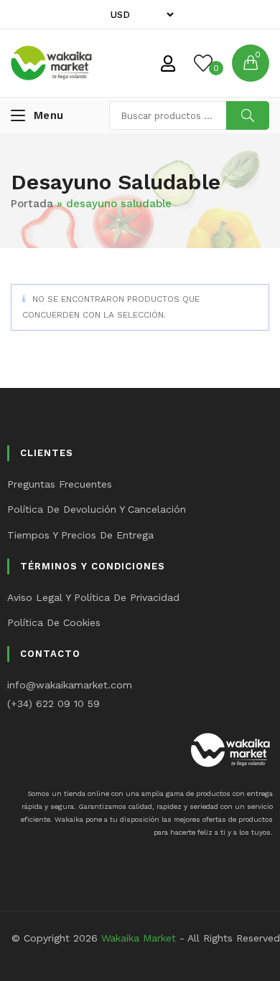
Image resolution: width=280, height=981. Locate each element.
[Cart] (250, 63)
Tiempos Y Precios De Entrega (80, 535)
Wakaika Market (138, 938)
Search (247, 115)
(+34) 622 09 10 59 (53, 703)
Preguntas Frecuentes (59, 484)
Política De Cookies (54, 622)
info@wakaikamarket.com (69, 685)
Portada (32, 203)
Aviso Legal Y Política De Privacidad (93, 597)
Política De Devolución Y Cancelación (96, 509)
